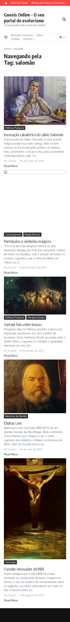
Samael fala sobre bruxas (23, 324)
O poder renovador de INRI (24, 568)
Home (7, 48)
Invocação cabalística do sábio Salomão (34, 134)
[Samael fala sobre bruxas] (35, 296)
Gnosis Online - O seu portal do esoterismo (24, 17)
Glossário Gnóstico (22, 35)
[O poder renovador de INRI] (35, 508)
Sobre (39, 35)
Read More (11, 166)
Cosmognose (13, 234)
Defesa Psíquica (14, 127)
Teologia (10, 562)
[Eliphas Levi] (35, 386)
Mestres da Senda (16, 416)
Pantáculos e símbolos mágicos (27, 241)
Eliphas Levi (13, 423)
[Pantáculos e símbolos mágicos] (35, 201)
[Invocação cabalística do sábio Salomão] (35, 100)
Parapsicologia (36, 317)
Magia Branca (32, 234)
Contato (15, 38)
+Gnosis (27, 38)
